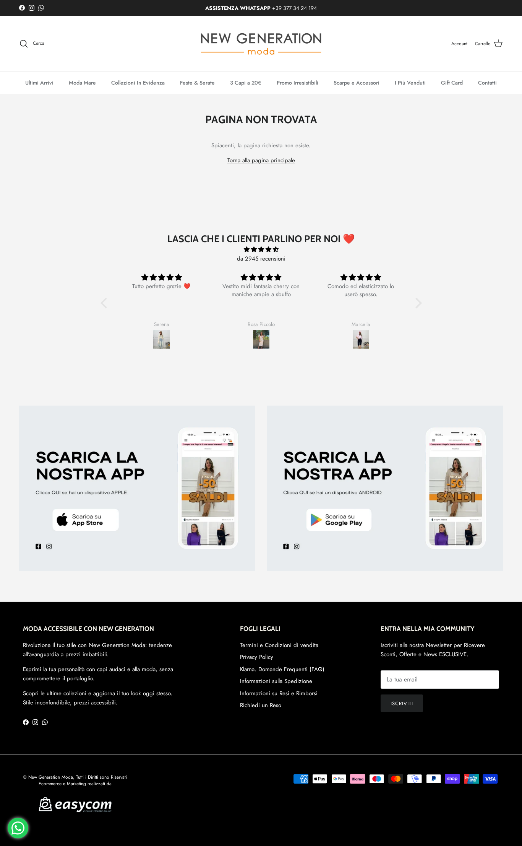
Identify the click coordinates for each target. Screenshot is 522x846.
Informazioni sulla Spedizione (276, 681)
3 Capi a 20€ (245, 82)
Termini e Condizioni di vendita (279, 645)
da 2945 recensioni (261, 258)
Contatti (487, 82)
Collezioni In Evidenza (138, 82)
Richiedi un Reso (260, 705)
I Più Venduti (410, 82)
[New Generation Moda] (261, 44)
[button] (105, 303)
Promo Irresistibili (297, 82)
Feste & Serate (197, 82)
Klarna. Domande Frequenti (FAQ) (282, 669)
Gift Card (452, 82)
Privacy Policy (256, 657)
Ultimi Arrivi (39, 82)
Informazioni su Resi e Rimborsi (279, 693)
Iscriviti (402, 703)
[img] (261, 249)
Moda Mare (82, 82)
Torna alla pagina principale (261, 160)
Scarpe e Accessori (356, 82)
